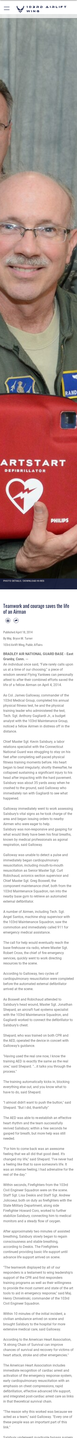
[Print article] (7, 620)
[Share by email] (16, 620)
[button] (7, 9)
